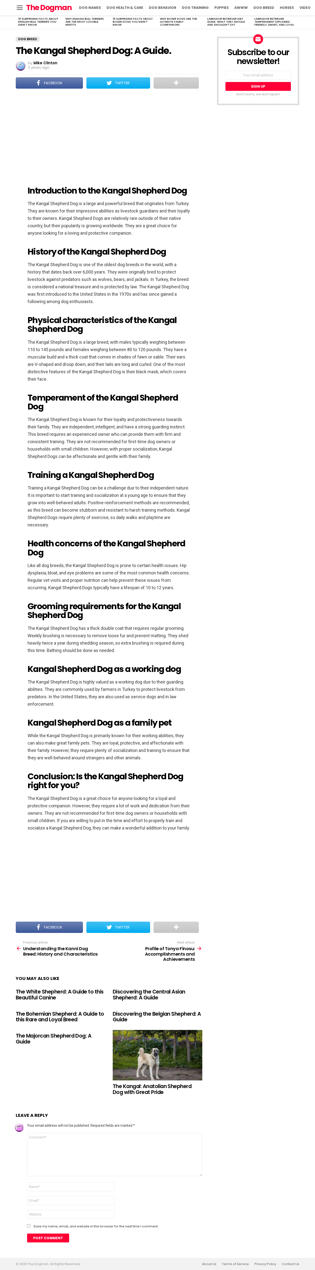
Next (296, 22)
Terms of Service (235, 1264)
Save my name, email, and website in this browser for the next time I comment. (95, 1226)
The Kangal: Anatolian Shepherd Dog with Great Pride (152, 1089)
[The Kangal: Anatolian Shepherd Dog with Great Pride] (157, 1055)
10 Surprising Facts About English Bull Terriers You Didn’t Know (38, 22)
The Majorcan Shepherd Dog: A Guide (53, 1038)
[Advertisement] (109, 133)
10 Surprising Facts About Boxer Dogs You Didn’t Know (133, 22)
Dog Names (90, 7)
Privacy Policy (265, 1264)
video (305, 7)
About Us (209, 1264)
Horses (287, 7)
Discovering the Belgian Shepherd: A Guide (157, 1016)
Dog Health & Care (125, 7)
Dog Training (195, 7)
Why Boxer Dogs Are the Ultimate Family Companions (178, 22)
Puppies (221, 7)
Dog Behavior (162, 7)
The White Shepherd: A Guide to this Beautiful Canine (60, 994)
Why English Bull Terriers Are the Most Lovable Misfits (84, 22)
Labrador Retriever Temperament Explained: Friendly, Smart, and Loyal (274, 22)
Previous (18, 22)
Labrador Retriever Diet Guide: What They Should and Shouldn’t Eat (226, 22)
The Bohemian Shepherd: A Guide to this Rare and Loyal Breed (60, 1016)
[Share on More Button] (176, 83)
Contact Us (290, 1264)
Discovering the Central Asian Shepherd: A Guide (149, 994)
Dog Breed (263, 7)
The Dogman (49, 7)
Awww (241, 7)
